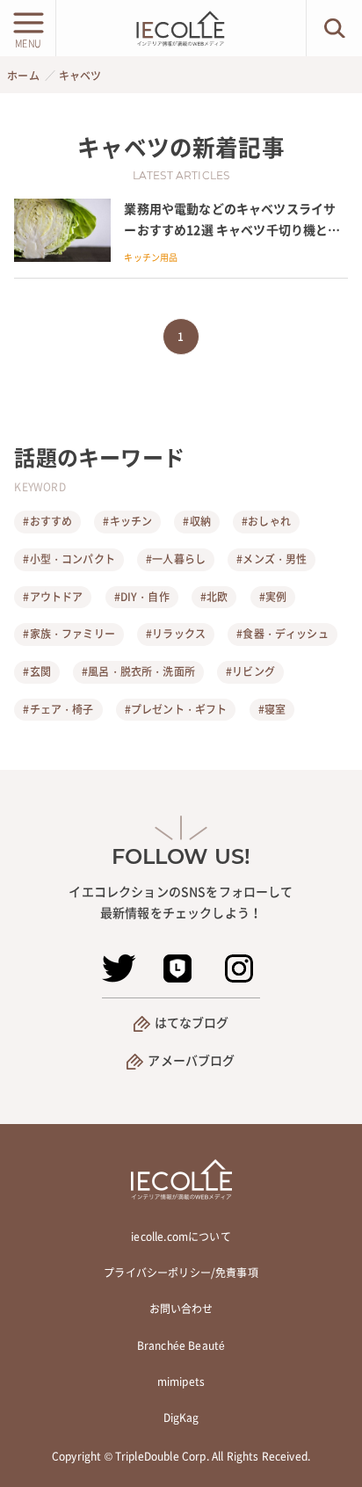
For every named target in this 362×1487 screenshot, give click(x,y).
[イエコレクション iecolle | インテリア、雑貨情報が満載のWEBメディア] (181, 28)
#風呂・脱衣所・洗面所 (138, 671)
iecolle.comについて (180, 1236)
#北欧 (214, 597)
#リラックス (176, 634)
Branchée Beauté (181, 1345)
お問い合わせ (181, 1309)
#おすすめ (47, 521)
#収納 (196, 521)
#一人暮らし (176, 559)
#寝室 (272, 709)
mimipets (181, 1381)
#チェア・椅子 (58, 709)
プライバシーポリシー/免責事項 (180, 1272)
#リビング (250, 671)
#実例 (272, 597)
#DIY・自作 (142, 597)
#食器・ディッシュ (282, 634)
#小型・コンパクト (68, 559)
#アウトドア (53, 597)
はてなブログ (192, 1022)
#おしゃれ (266, 521)
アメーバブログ (191, 1060)
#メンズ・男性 (271, 559)
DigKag (181, 1417)
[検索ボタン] (334, 28)
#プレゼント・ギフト (176, 709)
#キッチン (127, 521)
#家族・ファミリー (68, 634)
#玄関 (36, 671)
